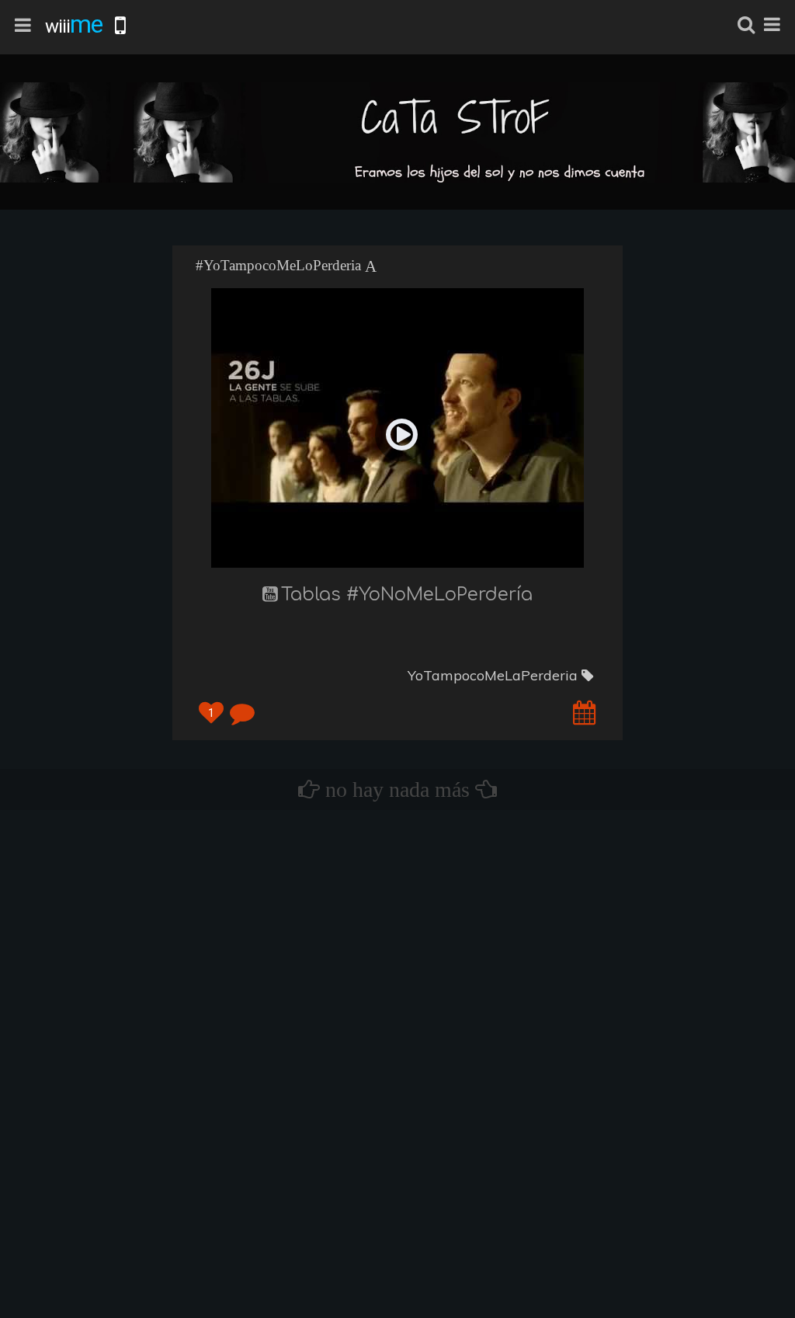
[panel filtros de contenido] (23, 25)
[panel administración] (772, 25)
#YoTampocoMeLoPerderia (278, 265)
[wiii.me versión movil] (120, 25)
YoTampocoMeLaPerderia (494, 675)
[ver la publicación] (584, 712)
